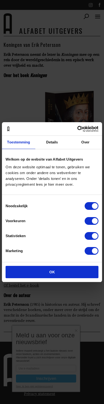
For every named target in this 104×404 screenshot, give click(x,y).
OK (52, 272)
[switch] (91, 221)
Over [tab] (85, 142)
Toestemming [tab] (18, 142)
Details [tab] (52, 142)
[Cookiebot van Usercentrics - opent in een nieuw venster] (77, 129)
